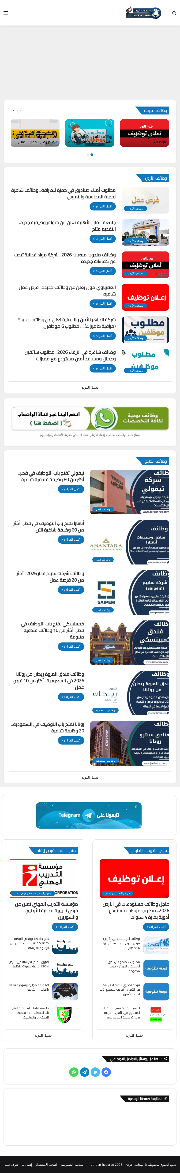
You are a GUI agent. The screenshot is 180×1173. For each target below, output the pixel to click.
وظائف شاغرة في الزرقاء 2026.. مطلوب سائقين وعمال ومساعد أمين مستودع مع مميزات (70, 355)
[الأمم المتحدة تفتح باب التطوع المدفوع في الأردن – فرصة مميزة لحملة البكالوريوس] (156, 1015)
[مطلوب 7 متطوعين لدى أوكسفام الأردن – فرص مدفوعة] (156, 968)
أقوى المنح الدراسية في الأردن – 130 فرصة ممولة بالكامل (29, 964)
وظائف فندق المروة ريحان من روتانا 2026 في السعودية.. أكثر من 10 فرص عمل (48, 680)
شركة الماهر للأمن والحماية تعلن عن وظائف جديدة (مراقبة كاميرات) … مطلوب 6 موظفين (67, 322)
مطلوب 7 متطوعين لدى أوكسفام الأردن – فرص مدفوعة (124, 966)
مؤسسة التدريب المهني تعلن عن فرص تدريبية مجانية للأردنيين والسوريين (46, 910)
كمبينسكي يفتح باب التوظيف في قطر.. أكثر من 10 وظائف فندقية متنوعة (52, 630)
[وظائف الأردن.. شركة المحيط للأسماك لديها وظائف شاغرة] (89, 133)
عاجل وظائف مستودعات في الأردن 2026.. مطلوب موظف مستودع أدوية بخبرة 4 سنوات (136, 910)
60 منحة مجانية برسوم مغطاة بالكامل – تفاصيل (29, 987)
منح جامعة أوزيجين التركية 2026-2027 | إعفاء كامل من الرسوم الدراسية (29, 943)
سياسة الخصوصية (71, 1164)
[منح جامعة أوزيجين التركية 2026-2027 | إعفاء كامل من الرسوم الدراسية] (65, 945)
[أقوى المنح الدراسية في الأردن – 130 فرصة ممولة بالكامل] (65, 968)
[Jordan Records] (143, 12)
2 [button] (88, 155)
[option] (144, 133)
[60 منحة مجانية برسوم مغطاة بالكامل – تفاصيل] (65, 991)
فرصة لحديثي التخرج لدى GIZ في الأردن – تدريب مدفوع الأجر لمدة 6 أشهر (120, 989)
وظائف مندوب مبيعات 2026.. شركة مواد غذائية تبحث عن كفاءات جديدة (65, 258)
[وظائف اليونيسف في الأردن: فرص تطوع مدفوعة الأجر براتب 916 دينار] (156, 945)
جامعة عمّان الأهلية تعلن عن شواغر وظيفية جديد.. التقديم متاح (67, 225)
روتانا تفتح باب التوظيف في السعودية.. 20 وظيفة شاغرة (47, 727)
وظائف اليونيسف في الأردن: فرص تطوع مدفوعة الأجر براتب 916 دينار (120, 943)
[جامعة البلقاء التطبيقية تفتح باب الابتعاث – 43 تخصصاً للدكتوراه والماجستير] (65, 1015)
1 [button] (91, 154)
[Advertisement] (90, 64)
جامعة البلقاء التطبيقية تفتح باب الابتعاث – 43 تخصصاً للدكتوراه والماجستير (30, 1012)
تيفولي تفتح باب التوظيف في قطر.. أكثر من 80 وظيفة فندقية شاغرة (51, 476)
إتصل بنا (27, 1164)
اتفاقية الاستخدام (46, 1164)
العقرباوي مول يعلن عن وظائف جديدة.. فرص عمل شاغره (67, 290)
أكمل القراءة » (102, 206)
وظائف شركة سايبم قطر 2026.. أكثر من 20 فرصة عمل (50, 576)
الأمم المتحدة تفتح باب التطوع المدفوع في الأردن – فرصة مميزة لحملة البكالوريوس (120, 1012)
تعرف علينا (11, 1164)
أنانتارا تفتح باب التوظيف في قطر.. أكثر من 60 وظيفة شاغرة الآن (49, 526)
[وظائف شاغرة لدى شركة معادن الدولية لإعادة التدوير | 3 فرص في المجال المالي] (35, 133)
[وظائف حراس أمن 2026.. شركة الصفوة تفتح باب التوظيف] (144, 133)
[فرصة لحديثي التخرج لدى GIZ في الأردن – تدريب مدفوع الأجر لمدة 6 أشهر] (156, 991)
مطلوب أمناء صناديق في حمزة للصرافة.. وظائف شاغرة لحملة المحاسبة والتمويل (63, 193)
